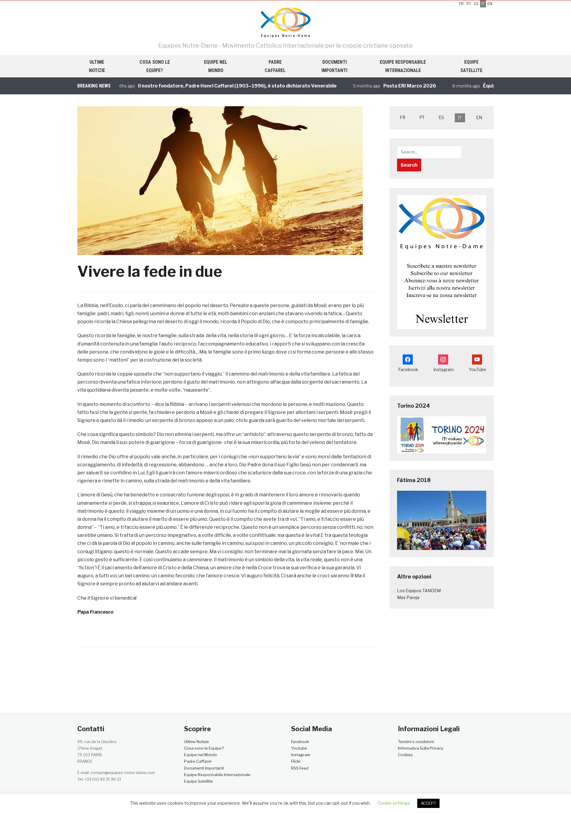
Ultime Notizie (97, 66)
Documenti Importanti (334, 66)
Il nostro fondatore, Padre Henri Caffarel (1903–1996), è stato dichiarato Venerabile (221, 86)
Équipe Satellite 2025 (492, 86)
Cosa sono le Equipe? (154, 66)
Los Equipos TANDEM (419, 590)
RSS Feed (299, 768)
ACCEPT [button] (428, 803)
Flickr (296, 761)
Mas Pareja (408, 597)
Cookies (405, 754)
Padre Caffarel (275, 66)
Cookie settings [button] (393, 803)
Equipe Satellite (471, 66)
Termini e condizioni (416, 741)
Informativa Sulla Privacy (420, 748)
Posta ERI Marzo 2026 (393, 86)
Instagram (300, 754)
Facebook (300, 741)
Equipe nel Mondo (215, 66)
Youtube (299, 748)
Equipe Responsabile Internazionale (403, 66)
